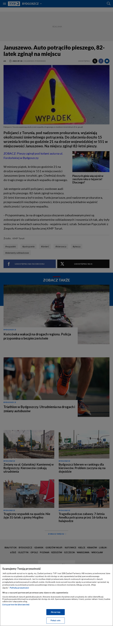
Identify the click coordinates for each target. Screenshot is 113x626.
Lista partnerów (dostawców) (15, 604)
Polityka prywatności (19, 588)
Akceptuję (55, 612)
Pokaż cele (55, 620)
